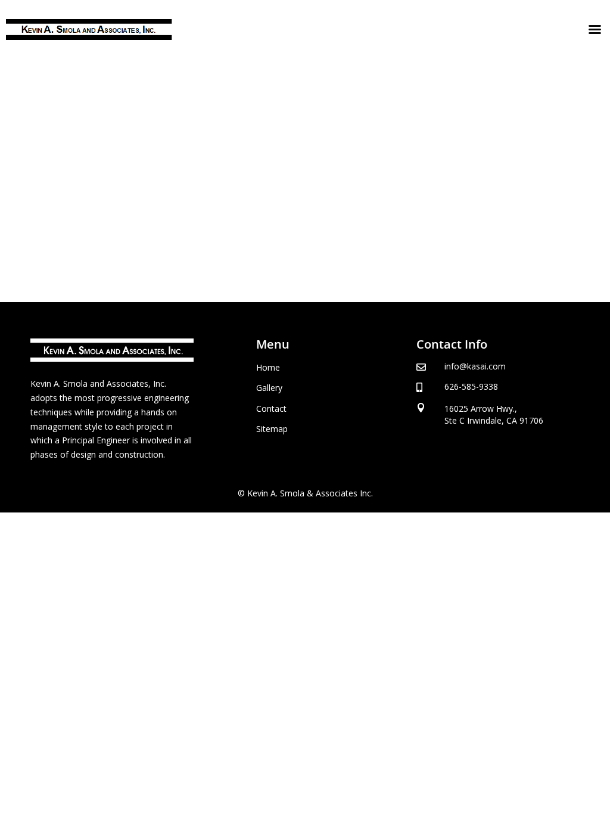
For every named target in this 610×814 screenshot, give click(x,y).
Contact (271, 408)
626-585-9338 (471, 386)
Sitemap (272, 428)
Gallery (269, 387)
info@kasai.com (475, 366)
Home (268, 367)
